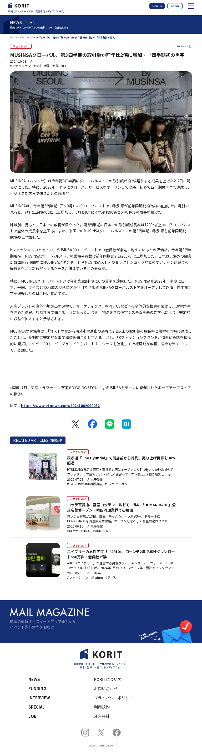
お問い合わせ (106, 688)
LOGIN (175, 6)
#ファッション (20, 65)
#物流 (37, 65)
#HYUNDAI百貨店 (90, 483)
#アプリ (111, 577)
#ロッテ (72, 530)
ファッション (21, 46)
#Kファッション (116, 483)
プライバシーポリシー (113, 698)
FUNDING (37, 688)
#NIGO (85, 530)
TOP (12, 37)
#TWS (71, 483)
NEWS (21, 37)
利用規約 (102, 707)
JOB (32, 716)
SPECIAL (36, 707)
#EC (64, 65)
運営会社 (102, 716)
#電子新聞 (51, 65)
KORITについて (108, 679)
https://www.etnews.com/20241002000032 (60, 405)
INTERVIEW (39, 698)
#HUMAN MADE (103, 530)
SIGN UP (157, 6)
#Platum (96, 577)
